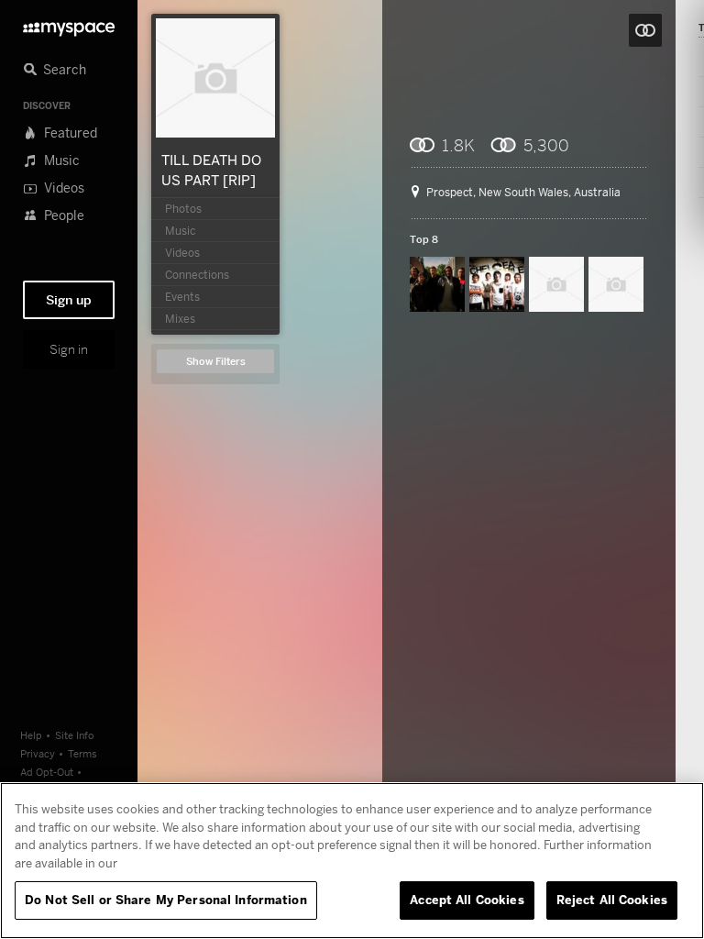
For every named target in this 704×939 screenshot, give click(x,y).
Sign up (69, 300)
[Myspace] (69, 24)
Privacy (37, 753)
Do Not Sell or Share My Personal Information (166, 899)
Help (31, 735)
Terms (82, 753)
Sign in (69, 349)
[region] (352, 860)
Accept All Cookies (466, 899)
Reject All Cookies (611, 899)
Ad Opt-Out (46, 772)
